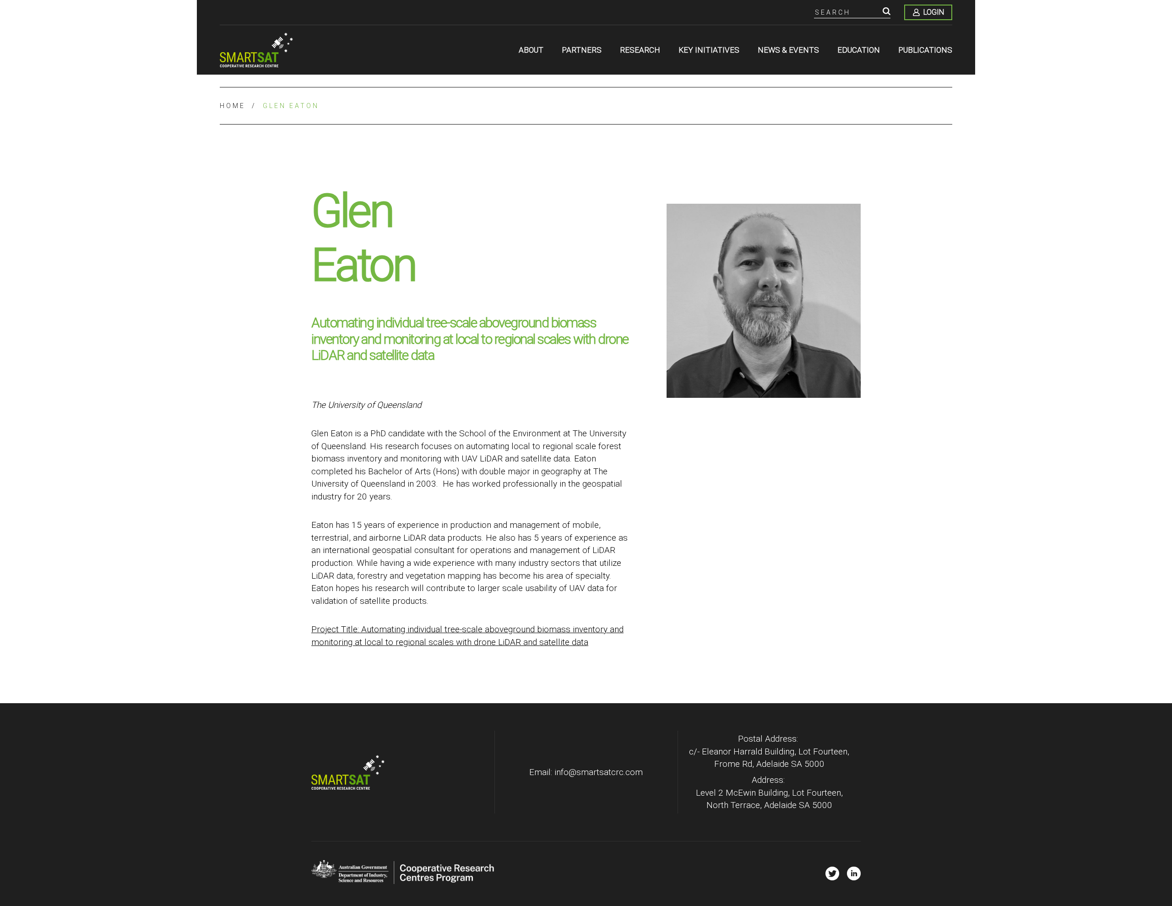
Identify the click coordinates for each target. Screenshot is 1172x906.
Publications (925, 49)
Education (858, 49)
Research (640, 49)
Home (232, 105)
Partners (582, 49)
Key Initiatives (708, 49)
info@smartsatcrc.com (598, 772)
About (531, 49)
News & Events (788, 49)
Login (933, 12)
